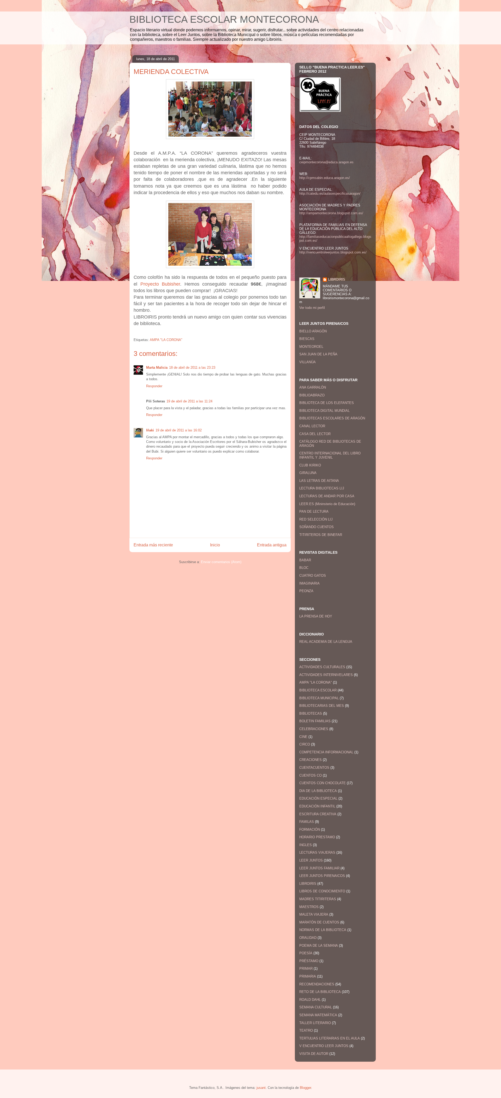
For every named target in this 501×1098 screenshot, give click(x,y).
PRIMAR (306, 968)
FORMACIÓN (309, 829)
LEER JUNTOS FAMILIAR (319, 868)
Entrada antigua (272, 545)
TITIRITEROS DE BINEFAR (320, 535)
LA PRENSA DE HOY (315, 616)
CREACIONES (310, 760)
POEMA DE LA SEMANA (318, 945)
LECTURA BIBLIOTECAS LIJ (321, 488)
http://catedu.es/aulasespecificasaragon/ (330, 193)
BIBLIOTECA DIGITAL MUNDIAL (324, 411)
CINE (303, 737)
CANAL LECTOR (312, 426)
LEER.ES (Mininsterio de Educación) (327, 504)
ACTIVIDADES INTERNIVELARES (326, 675)
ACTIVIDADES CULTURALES (322, 667)
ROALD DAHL (310, 1000)
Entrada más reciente (153, 545)
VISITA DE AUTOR (313, 1054)
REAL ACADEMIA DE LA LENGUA (325, 642)
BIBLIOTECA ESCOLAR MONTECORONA (224, 19)
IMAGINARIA (309, 583)
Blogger (305, 1088)
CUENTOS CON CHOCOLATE (322, 783)
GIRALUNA (308, 473)
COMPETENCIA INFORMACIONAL (326, 752)
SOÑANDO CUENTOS (316, 527)
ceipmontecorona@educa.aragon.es (326, 162)
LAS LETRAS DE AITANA (319, 481)
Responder (154, 386)
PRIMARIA (307, 976)
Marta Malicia (157, 367)
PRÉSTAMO (308, 961)
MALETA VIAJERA (313, 914)
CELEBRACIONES (313, 729)
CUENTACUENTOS (314, 768)
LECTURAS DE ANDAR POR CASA (326, 496)
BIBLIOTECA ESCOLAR (318, 690)
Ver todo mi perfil (312, 308)
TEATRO (306, 1030)
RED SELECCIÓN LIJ (316, 519)
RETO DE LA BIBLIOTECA (320, 992)
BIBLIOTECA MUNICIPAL (319, 698)
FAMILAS (306, 822)
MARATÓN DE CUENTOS (319, 922)
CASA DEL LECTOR (315, 434)
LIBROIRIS (336, 279)
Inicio (215, 545)
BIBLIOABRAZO (312, 395)
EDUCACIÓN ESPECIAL (318, 798)
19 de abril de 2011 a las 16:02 (179, 430)
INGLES (305, 845)
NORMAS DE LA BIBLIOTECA (322, 930)
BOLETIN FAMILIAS (315, 721)
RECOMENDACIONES (316, 984)
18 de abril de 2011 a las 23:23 (192, 367)
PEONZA (306, 591)
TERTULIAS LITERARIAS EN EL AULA (329, 1038)
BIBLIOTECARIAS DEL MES (321, 706)
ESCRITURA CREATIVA (317, 814)
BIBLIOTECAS (310, 713)
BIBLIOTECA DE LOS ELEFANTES (326, 403)
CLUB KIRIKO (310, 465)
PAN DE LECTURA (314, 511)
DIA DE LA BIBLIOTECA (318, 791)
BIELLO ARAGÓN (313, 331)
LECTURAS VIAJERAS (317, 852)
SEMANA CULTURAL (315, 1007)
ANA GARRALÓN (312, 387)
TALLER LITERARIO (315, 1023)
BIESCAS (306, 339)
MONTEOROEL (311, 347)
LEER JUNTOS (311, 860)
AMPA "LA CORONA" (166, 340)
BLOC (303, 568)
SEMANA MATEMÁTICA (318, 1015)
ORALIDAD (308, 938)
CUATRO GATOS (312, 575)
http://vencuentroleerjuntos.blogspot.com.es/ (333, 252)
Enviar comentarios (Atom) (221, 562)
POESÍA (305, 953)
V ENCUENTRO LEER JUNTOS (323, 1046)
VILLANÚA (307, 362)
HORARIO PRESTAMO (317, 837)
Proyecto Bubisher (160, 284)
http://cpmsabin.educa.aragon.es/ (324, 178)
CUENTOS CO (310, 775)
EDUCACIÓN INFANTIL (317, 806)
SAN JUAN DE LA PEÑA (318, 354)
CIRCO (304, 744)
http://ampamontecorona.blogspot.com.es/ (331, 213)
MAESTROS (309, 907)
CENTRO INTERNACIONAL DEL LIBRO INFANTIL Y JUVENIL (330, 455)
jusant (261, 1088)
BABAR (305, 560)
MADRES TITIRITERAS (317, 899)
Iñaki (150, 430)
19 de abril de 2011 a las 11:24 (189, 401)
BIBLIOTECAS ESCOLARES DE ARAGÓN (332, 418)
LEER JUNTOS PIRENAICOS (322, 876)
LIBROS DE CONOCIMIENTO (322, 891)
